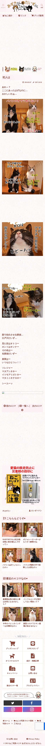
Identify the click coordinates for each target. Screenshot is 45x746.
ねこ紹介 (8, 15)
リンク (23, 15)
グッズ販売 (39, 15)
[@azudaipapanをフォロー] (32, 703)
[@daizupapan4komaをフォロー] (13, 709)
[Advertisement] (22, 42)
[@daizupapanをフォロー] (13, 703)
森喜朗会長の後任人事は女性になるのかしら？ (11, 601)
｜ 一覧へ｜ (24, 406)
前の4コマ (11, 406)
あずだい (7, 511)
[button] (40, 475)
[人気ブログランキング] (22, 393)
